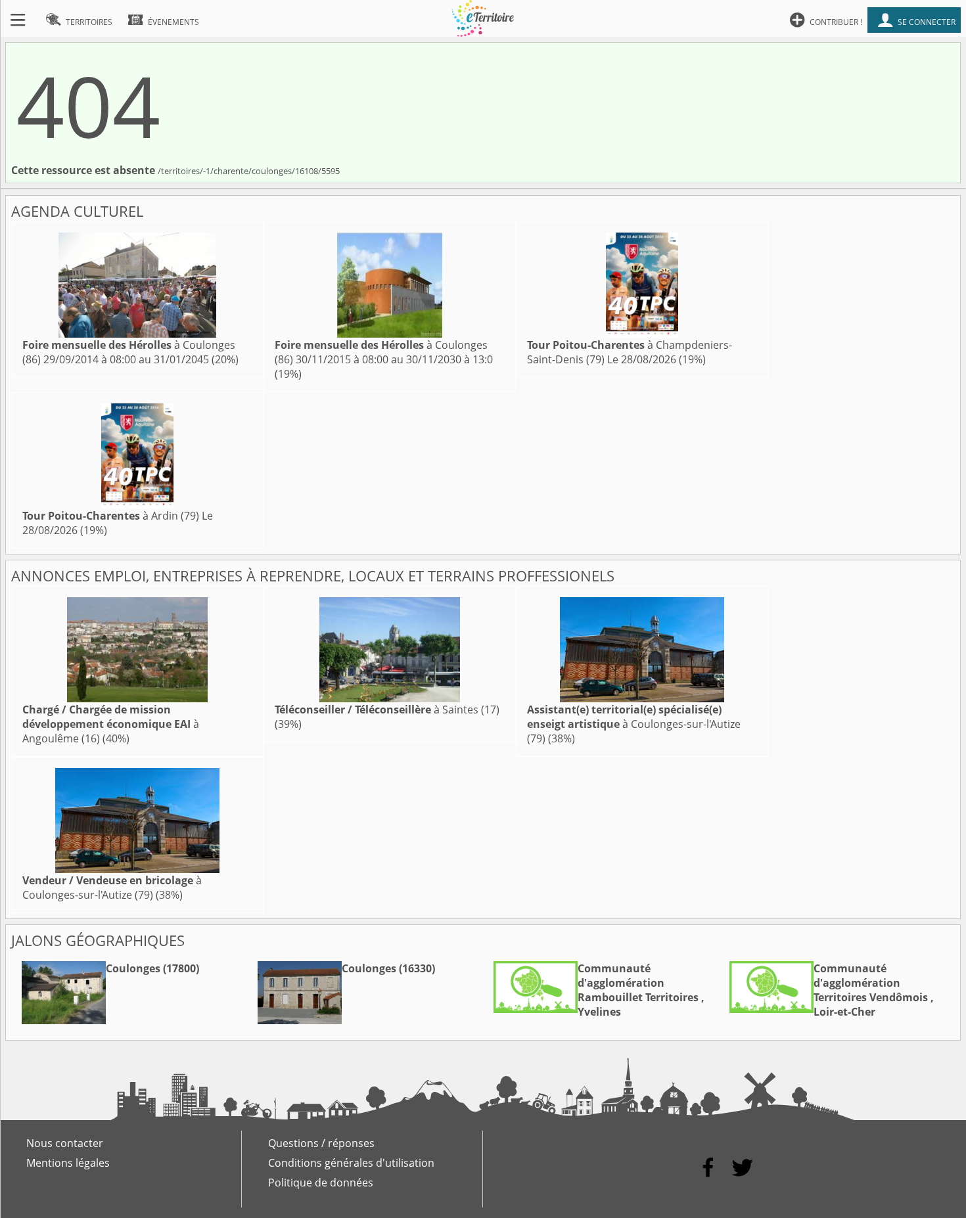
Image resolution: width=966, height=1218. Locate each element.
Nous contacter (64, 1143)
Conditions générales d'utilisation (351, 1163)
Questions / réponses (321, 1143)
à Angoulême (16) (110, 724)
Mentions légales (68, 1163)
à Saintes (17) (387, 709)
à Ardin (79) (110, 515)
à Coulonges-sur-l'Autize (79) (634, 724)
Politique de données (320, 1182)
